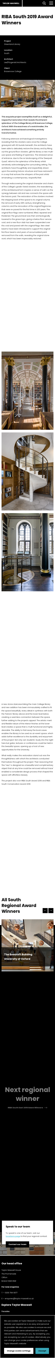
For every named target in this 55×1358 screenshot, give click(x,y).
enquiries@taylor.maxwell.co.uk (19, 1298)
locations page (13, 1236)
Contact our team (17, 1244)
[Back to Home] (11, 3)
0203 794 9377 (11, 1292)
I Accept (42, 1351)
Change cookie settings (19, 1351)
